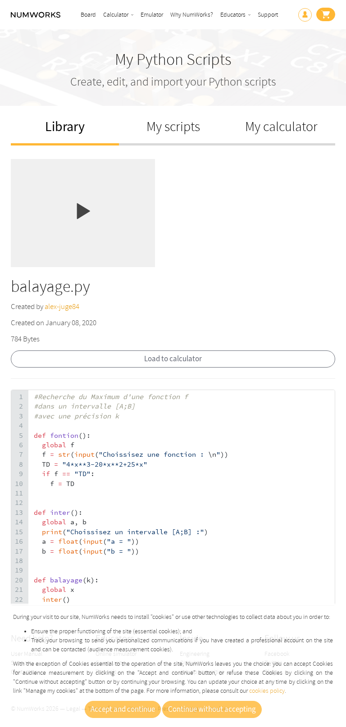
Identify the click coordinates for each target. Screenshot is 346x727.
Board (88, 14)
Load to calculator (173, 359)
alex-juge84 (62, 306)
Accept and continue (123, 709)
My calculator (281, 126)
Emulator (152, 14)
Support (268, 14)
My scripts (173, 126)
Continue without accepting (212, 709)
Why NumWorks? (191, 14)
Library (65, 126)
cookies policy (267, 691)
